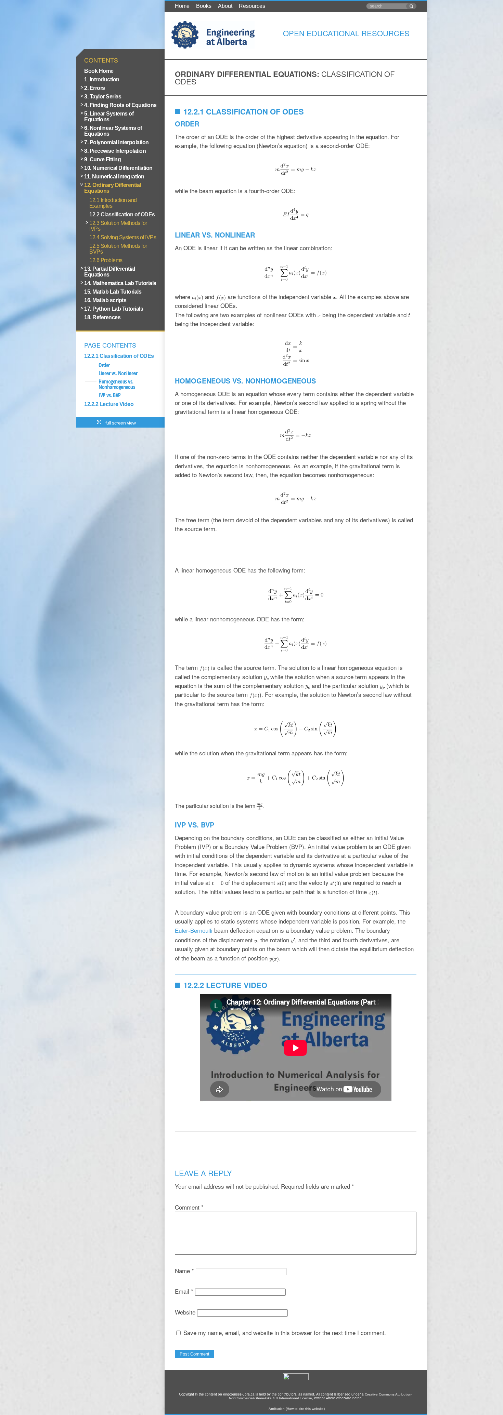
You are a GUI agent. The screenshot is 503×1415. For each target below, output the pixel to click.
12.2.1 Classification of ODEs (119, 356)
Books (203, 6)
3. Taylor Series (102, 96)
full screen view (120, 423)
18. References (102, 317)
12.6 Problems (105, 260)
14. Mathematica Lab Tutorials (120, 283)
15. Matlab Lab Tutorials (112, 292)
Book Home (99, 71)
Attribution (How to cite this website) (297, 1409)
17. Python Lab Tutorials (113, 309)
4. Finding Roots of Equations (120, 105)
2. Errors (94, 88)
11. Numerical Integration (114, 176)
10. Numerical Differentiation (118, 168)
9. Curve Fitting (102, 159)
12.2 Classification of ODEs (122, 214)
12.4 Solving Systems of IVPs (122, 237)
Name (184, 1270)
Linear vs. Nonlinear (118, 373)
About (225, 6)
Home (182, 6)
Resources (252, 6)
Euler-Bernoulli (194, 931)
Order (104, 365)
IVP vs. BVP (110, 395)
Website (185, 1312)
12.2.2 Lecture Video (108, 404)
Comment (189, 1207)
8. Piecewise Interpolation (115, 151)
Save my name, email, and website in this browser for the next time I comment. (284, 1332)
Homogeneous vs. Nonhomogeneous (117, 384)
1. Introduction (101, 79)
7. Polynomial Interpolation (116, 142)
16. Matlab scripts (105, 300)
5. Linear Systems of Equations (108, 116)
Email (184, 1291)
